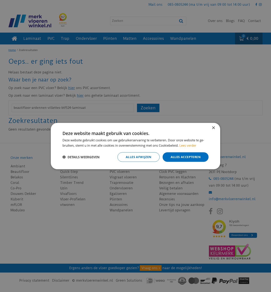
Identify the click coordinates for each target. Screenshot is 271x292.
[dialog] (135, 146)
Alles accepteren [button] (185, 157)
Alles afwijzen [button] (138, 157)
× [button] (213, 127)
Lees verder (187, 145)
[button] (81, 157)
